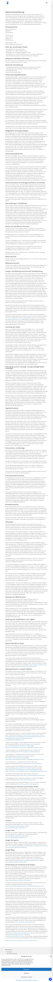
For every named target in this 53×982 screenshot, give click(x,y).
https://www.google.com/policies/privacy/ (14, 826)
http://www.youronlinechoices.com (36, 736)
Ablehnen (26, 973)
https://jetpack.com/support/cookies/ (28, 666)
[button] (51, 956)
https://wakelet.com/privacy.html (28, 779)
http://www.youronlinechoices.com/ (13, 319)
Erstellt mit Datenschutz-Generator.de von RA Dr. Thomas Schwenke (21, 940)
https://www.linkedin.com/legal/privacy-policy (26, 768)
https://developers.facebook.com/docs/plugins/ (20, 880)
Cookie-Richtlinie (19, 980)
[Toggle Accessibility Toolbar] (50, 979)
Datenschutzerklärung (27, 980)
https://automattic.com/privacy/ (37, 664)
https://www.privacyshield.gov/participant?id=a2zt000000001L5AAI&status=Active (24, 747)
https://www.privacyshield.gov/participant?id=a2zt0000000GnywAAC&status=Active (25, 886)
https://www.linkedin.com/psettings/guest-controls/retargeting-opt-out (21, 769)
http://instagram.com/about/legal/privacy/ (30, 751)
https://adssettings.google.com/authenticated (15, 745)
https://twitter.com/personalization (13, 757)
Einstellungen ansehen (26, 977)
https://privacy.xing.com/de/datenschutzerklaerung (33, 775)
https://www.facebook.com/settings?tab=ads (15, 736)
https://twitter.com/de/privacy (23, 756)
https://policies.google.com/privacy (28, 744)
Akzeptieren (26, 969)
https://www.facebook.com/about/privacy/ (30, 735)
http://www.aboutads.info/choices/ (29, 317)
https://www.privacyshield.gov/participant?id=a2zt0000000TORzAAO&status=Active (24, 759)
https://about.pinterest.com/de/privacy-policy (31, 763)
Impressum (35, 980)
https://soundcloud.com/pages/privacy (29, 784)
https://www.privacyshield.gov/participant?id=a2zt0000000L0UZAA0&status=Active (28, 771)
